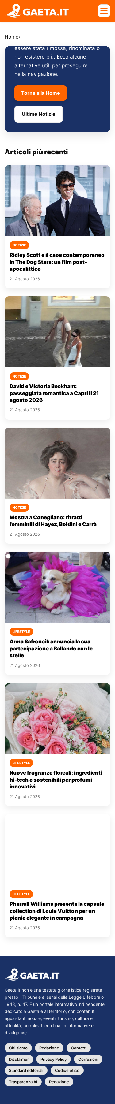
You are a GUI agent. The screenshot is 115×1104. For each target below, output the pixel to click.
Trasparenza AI (23, 1081)
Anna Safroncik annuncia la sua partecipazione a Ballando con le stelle (51, 648)
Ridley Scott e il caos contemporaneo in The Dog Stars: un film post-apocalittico (57, 262)
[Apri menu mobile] (104, 10)
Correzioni (88, 1059)
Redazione (49, 1047)
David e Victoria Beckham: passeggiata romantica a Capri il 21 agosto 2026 (54, 393)
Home (11, 37)
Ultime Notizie (39, 114)
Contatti (78, 1047)
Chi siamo (18, 1047)
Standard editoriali (26, 1070)
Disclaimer (19, 1059)
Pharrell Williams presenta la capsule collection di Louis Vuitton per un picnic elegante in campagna (57, 911)
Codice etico (67, 1070)
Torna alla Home (40, 93)
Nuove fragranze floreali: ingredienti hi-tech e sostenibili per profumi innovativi (56, 780)
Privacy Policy (53, 1059)
